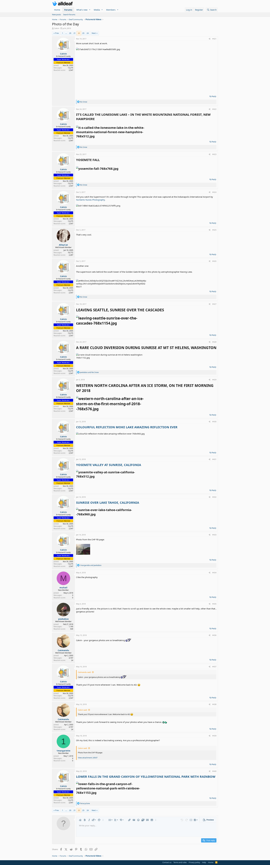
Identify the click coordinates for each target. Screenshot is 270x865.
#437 (214, 666)
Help (204, 862)
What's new (81, 9)
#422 (214, 109)
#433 (214, 535)
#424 (214, 192)
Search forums (69, 14)
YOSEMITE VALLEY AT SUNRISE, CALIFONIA (108, 465)
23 (83, 33)
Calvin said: (82, 710)
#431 (214, 459)
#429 (214, 379)
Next (94, 33)
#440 (214, 771)
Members (110, 9)
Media (97, 9)
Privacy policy (194, 862)
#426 (214, 261)
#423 (214, 154)
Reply (214, 96)
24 (88, 33)
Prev (57, 33)
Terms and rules (180, 862)
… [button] (66, 33)
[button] (90, 9)
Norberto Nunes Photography (90, 199)
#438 (214, 704)
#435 (214, 604)
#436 (214, 635)
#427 (214, 304)
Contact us (166, 862)
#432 (214, 497)
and (89, 372)
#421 (214, 39)
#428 (214, 342)
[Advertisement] (146, 72)
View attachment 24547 (87, 757)
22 (79, 33)
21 (75, 33)
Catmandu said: (84, 672)
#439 (214, 736)
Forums (68, 9)
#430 (214, 421)
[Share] (209, 39)
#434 (214, 572)
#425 (214, 230)
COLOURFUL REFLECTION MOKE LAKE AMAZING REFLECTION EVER (126, 427)
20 (70, 33)
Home (57, 9)
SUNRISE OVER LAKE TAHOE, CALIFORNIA (107, 502)
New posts (56, 14)
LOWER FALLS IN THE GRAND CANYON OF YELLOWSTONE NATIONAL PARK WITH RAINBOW (145, 776)
